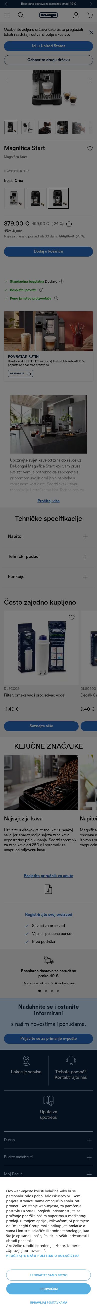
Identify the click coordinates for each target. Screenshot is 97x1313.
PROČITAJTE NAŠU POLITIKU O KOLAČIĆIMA (43, 1256)
